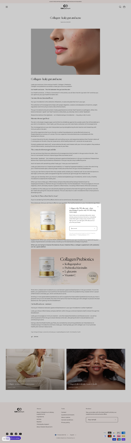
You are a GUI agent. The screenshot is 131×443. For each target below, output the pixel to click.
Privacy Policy (72, 234)
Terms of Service (82, 234)
